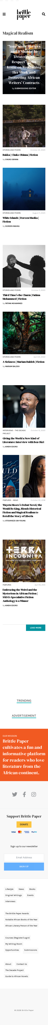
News (15, 500)
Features (7, 500)
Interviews (24, 40)
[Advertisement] (24, 665)
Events (30, 895)
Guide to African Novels (16, 976)
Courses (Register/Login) (17, 937)
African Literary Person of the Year (21, 925)
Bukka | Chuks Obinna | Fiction (20, 155)
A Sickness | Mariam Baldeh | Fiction (23, 362)
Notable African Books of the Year (21, 919)
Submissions (30, 950)
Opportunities (12, 950)
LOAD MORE (35, 627)
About (8, 964)
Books (32, 889)
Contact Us (22, 964)
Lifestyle (9, 889)
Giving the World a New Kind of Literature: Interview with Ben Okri (23, 440)
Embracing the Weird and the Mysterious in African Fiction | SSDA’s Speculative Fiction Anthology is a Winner (20, 595)
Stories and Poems (12, 150)
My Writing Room (13, 944)
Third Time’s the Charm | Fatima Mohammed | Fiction (21, 297)
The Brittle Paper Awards (17, 913)
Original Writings (13, 895)
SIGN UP (24, 866)
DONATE (24, 824)
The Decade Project (14, 970)
